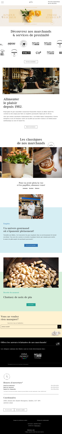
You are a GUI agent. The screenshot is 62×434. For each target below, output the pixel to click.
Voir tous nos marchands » (31, 61)
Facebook (31, 188)
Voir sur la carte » (8, 409)
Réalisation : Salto (31, 429)
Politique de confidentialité (43, 420)
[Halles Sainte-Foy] (31, 2)
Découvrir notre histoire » (31, 126)
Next (60, 17)
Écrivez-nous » (37, 425)
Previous (2, 17)
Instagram (25, 188)
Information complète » (20, 409)
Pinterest (37, 188)
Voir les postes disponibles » (31, 245)
